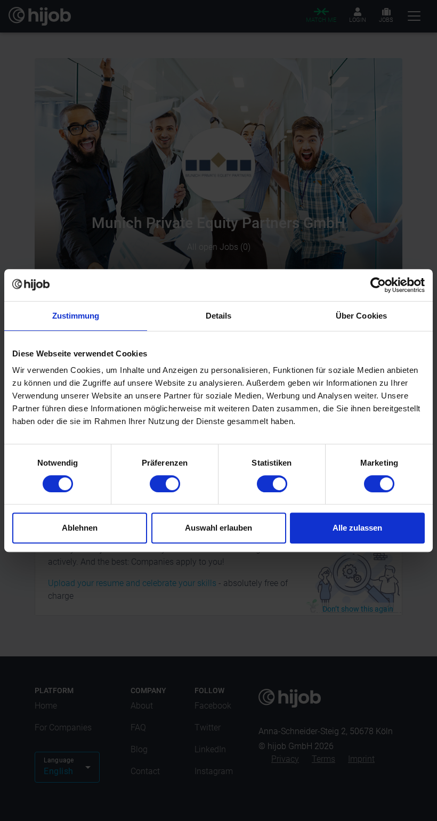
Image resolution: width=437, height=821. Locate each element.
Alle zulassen (357, 527)
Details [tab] (219, 315)
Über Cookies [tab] (361, 315)
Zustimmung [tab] (76, 315)
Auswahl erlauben (218, 527)
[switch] (165, 483)
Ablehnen (80, 527)
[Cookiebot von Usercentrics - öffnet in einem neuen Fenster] (378, 285)
